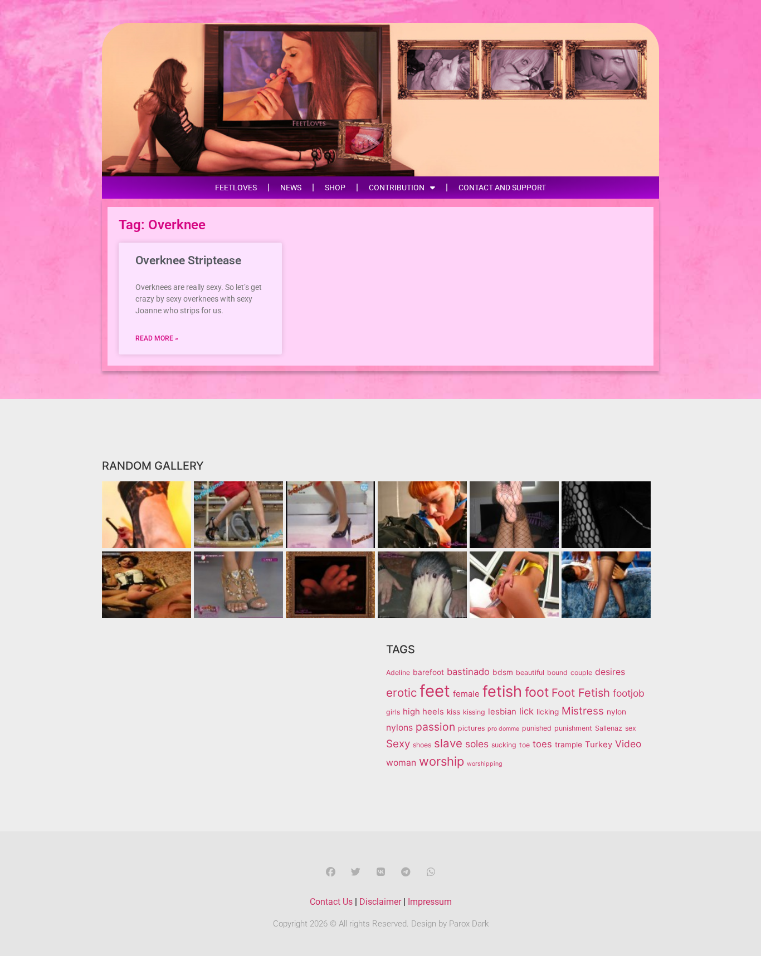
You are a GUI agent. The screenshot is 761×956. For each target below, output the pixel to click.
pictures (471, 728)
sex (630, 728)
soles (477, 744)
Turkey (598, 745)
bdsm (502, 672)
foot (537, 692)
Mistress (583, 710)
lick (526, 711)
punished (537, 728)
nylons (399, 727)
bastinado (468, 671)
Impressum (430, 901)
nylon (616, 711)
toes (542, 744)
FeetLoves (236, 187)
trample (568, 744)
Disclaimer (380, 901)
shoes (422, 745)
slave (448, 743)
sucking (503, 745)
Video (628, 744)
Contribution (397, 187)
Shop (335, 187)
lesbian (502, 712)
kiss (453, 711)
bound (557, 672)
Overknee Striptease (188, 260)
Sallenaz (608, 728)
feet (434, 691)
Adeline (398, 672)
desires (610, 672)
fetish (502, 691)
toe (524, 745)
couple (581, 672)
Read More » (156, 338)
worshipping (485, 763)
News (290, 187)
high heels (423, 712)
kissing (474, 712)
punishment (573, 728)
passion (435, 726)
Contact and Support (502, 187)
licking (547, 711)
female (466, 694)
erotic (401, 692)
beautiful (530, 672)
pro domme (503, 728)
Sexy (398, 743)
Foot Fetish (581, 692)
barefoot (428, 672)
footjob (629, 693)
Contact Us (331, 901)
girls (393, 712)
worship (441, 761)
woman (401, 762)
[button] (330, 871)
